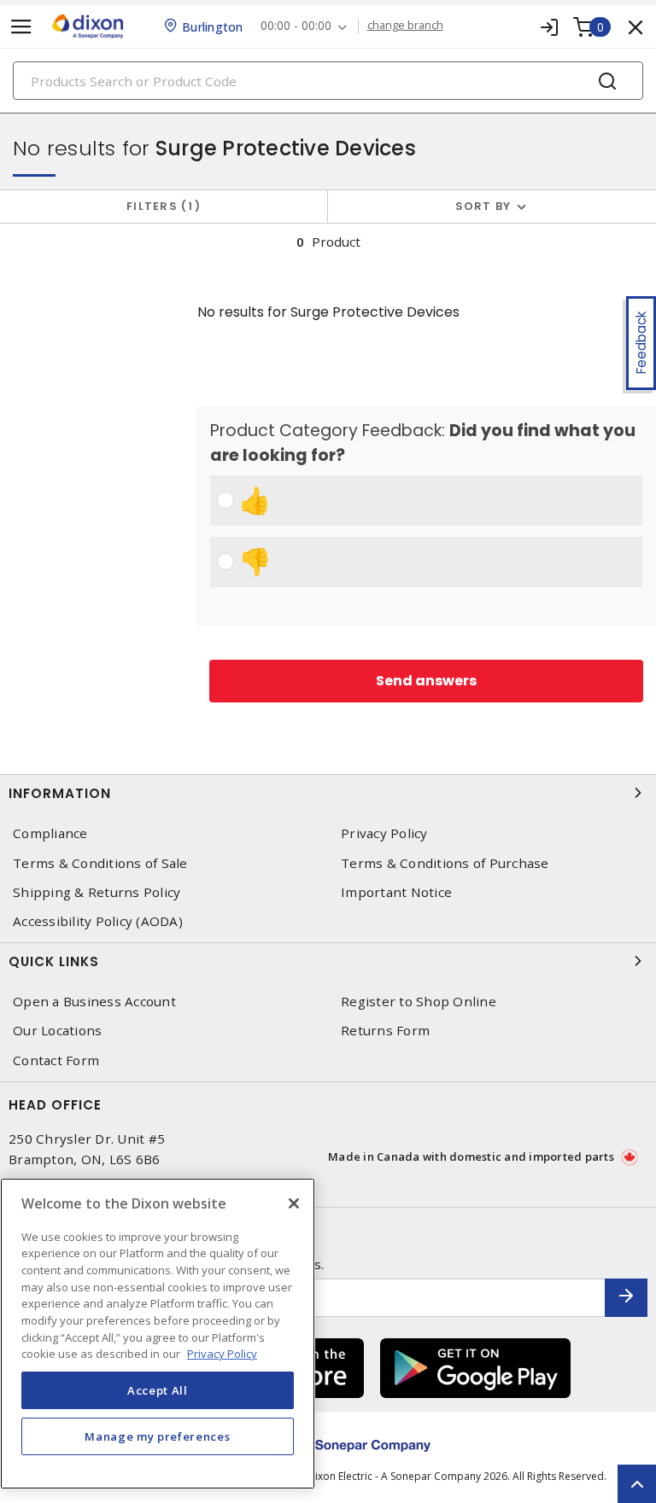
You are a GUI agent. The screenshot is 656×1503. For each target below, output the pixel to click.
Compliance (50, 833)
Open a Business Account (94, 1001)
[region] (157, 1333)
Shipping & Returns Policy (96, 892)
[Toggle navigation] (21, 27)
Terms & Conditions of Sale (100, 863)
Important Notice (396, 892)
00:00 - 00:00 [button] (296, 26)
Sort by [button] (483, 206)
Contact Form (56, 1060)
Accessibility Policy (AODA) (98, 921)
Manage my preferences (157, 1436)
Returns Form (385, 1030)
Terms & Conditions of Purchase (445, 863)
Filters (160, 206)
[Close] (294, 1203)
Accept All (157, 1390)
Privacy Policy (384, 833)
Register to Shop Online (418, 1001)
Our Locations (57, 1030)
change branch (405, 25)
